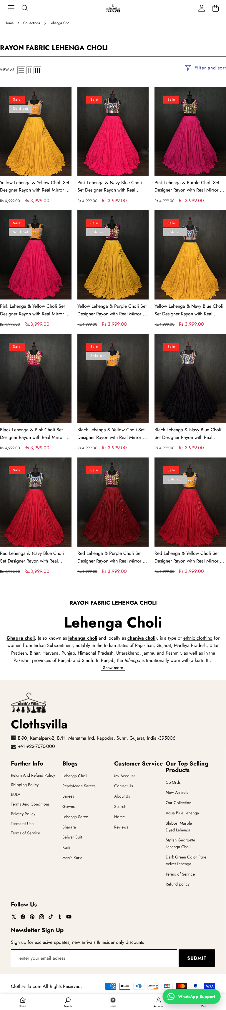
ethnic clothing (197, 638)
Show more (113, 667)
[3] (37, 70)
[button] (215, 8)
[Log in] (201, 8)
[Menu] (11, 8)
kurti (199, 660)
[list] (21, 70)
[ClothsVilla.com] (113, 8)
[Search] (24, 8)
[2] (29, 70)
